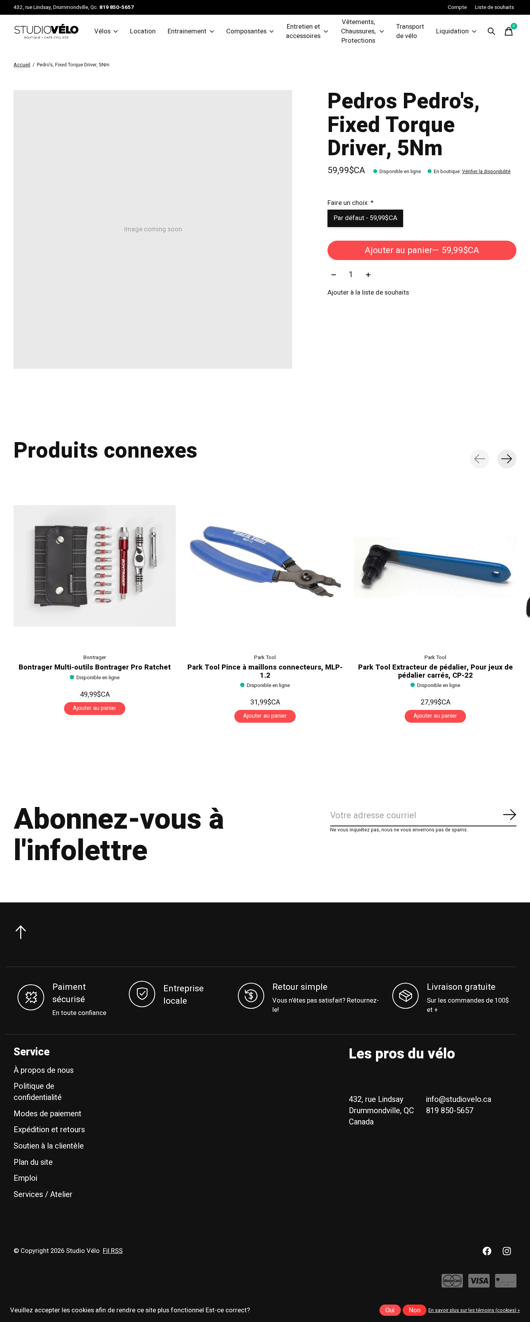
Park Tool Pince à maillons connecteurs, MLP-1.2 (265, 671)
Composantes (246, 31)
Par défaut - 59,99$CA (365, 218)
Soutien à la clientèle (49, 1146)
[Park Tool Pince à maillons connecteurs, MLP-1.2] (265, 566)
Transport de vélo (410, 31)
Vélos (102, 31)
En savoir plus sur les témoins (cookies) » (474, 1310)
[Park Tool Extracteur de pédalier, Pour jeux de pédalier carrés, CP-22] (435, 566)
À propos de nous (44, 1070)
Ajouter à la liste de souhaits (368, 292)
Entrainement (187, 31)
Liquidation (452, 31)
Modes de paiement (47, 1113)
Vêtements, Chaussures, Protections (358, 31)
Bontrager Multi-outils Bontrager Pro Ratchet (95, 667)
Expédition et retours (49, 1129)
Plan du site (33, 1162)
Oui (390, 1310)
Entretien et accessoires (303, 31)
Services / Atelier (43, 1194)
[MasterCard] (452, 1284)
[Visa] (479, 1284)
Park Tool (265, 657)
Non (415, 1310)
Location (143, 31)
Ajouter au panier (422, 250)
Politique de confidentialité (38, 1092)
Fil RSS (113, 1251)
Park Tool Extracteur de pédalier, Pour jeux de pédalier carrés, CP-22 (435, 671)
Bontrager (94, 657)
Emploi (25, 1178)
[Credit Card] (505, 1284)
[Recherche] (491, 31)
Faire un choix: (350, 203)
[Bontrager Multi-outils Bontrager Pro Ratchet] (95, 566)
